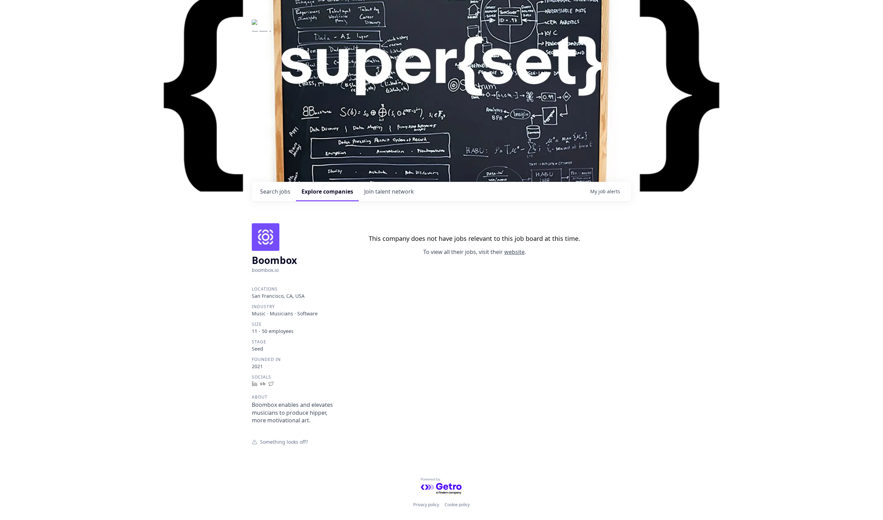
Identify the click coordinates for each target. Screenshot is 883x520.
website (514, 252)
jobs (275, 191)
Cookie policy (457, 505)
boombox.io (265, 270)
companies (327, 191)
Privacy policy (426, 505)
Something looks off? (284, 442)
